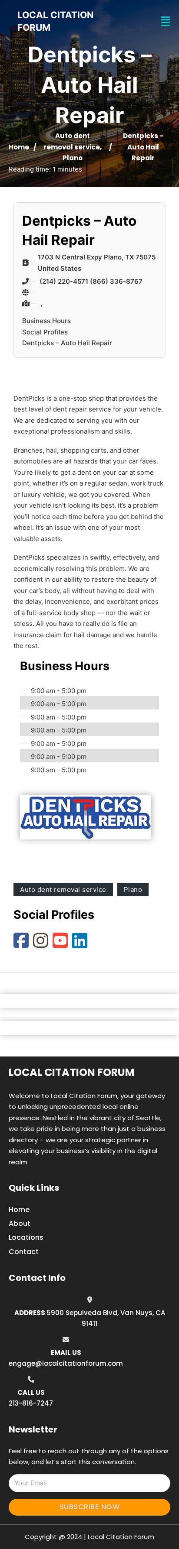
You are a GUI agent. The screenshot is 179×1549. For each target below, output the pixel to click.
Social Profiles (45, 332)
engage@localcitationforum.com (66, 1363)
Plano (73, 157)
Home (19, 147)
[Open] (165, 21)
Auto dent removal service (63, 889)
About (19, 1223)
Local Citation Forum (72, 1072)
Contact (24, 1252)
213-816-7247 (31, 1403)
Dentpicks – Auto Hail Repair (67, 343)
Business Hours (46, 321)
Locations (26, 1237)
